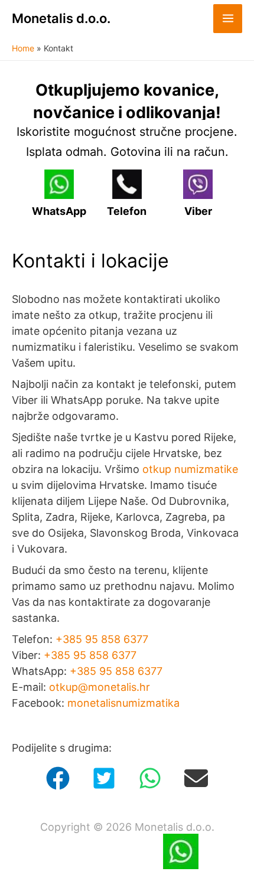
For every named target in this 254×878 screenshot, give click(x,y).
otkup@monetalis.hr (99, 687)
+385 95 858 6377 (102, 639)
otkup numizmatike (190, 469)
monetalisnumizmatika (123, 703)
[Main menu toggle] (227, 18)
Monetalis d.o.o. (61, 18)
